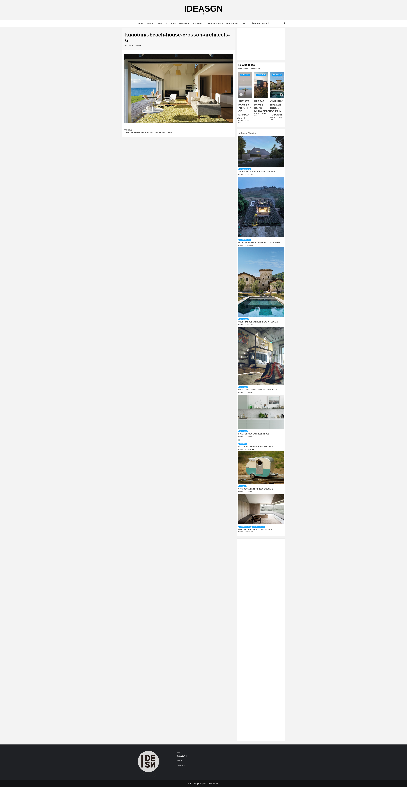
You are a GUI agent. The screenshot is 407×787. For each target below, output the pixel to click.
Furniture (184, 23)
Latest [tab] (244, 133)
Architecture (154, 23)
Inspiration (232, 23)
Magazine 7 (204, 784)
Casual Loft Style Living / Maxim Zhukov (257, 390)
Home (141, 23)
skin (129, 45)
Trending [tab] (252, 133)
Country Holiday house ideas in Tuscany (260, 108)
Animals (242, 486)
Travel (245, 23)
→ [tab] (239, 133)
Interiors (171, 23)
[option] (245, 99)
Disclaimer (181, 766)
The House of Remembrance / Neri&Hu (256, 172)
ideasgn (203, 8)
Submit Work (182, 756)
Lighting (197, 23)
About (179, 761)
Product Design (214, 23)
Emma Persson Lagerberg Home (253, 434)
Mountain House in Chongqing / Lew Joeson (259, 242)
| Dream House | (260, 23)
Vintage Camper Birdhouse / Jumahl (255, 489)
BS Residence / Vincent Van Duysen (255, 529)
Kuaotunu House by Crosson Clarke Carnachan (148, 131)
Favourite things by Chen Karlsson (255, 446)
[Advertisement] (261, 44)
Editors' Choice (258, 526)
